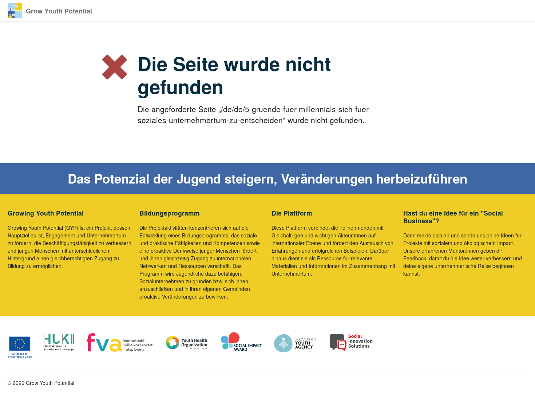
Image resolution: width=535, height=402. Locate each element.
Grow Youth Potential (59, 11)
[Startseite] (15, 10)
